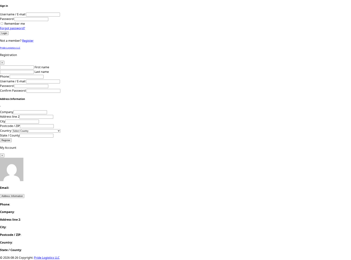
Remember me (14, 24)
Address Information (12, 196)
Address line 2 (9, 117)
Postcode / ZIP (10, 126)
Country (5, 131)
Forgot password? (12, 28)
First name (42, 67)
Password (7, 19)
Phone (4, 76)
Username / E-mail (12, 14)
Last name (42, 72)
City (2, 121)
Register (28, 41)
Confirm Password (13, 91)
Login (4, 33)
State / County (10, 135)
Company (6, 112)
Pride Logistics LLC (10, 47)
